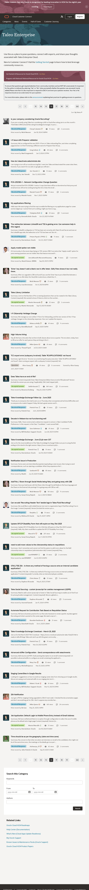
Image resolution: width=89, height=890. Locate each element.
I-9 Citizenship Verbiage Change (24, 313)
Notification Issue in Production (23, 460)
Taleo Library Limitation (20, 292)
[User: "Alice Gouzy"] (6, 358)
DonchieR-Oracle (27, 624)
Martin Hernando (34, 302)
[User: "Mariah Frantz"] (6, 184)
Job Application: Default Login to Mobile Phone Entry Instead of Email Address (42, 715)
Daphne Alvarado (27, 582)
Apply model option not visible (23, 248)
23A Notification (17, 694)
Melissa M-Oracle (27, 516)
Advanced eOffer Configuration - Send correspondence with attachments (40, 652)
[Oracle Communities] (62, 16)
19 (67, 106)
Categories (7, 21)
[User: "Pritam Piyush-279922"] (6, 226)
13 (35, 106)
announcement (38, 97)
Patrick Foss (34, 407)
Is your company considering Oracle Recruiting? (30, 119)
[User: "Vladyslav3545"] (6, 205)
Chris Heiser (34, 578)
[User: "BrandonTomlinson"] (6, 613)
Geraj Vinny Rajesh (28, 495)
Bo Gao (23, 708)
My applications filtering (21, 203)
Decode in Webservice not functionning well (28, 418)
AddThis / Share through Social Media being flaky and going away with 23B (41, 481)
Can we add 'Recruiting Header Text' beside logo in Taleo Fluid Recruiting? (41, 503)
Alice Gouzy (26, 365)
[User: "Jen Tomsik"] (6, 163)
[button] (78, 112)
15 (46, 106)
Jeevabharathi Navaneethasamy (40, 258)
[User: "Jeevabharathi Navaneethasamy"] (6, 250)
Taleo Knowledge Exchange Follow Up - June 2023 (31, 397)
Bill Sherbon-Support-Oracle (31, 432)
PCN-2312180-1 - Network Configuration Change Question (34, 182)
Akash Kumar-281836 (28, 261)
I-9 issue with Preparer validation (24, 140)
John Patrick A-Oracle (29, 750)
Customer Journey (51, 21)
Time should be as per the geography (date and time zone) (35, 736)
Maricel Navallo (33, 725)
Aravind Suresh (26, 603)
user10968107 (33, 555)
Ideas (16, 21)
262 (77, 106)
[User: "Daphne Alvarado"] (6, 592)
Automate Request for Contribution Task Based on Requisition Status (39, 610)
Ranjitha (33, 513)
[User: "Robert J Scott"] (6, 676)
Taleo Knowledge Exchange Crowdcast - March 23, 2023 (33, 631)
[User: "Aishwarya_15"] (6, 739)
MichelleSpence (27, 666)
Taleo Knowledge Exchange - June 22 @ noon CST (31, 439)
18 (61, 106)
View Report (48, 7)
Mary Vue (33, 662)
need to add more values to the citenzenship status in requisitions (38, 545)
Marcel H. (31, 534)
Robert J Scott (34, 683)
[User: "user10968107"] (6, 547)
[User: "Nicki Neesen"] (6, 271)
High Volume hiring (19, 334)
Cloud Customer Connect (22, 16)
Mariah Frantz (35, 192)
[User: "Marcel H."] (6, 526)
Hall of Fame (36, 21)
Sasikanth (33, 470)
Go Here (42, 74)
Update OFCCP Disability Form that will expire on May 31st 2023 (36, 524)
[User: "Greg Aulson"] (6, 142)
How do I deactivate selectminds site (25, 161)
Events (24, 21)
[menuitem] (69, 16)
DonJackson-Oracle (28, 240)
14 (41, 106)
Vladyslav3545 (35, 213)
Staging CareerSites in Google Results (26, 673)
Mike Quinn (34, 344)
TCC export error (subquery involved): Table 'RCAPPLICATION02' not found (41, 355)
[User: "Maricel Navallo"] (6, 718)
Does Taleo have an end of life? (23, 376)
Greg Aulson (34, 150)
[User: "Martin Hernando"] (6, 295)
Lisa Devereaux (26, 285)
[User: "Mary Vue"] (6, 655)
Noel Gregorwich (27, 153)
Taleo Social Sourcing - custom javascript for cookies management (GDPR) (41, 589)
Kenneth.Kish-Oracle (29, 216)
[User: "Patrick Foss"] (6, 400)
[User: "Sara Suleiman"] (6, 421)
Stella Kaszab (33, 386)
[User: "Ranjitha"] (6, 505)
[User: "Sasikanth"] (6, 463)
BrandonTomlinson (36, 620)
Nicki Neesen (26, 132)
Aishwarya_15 (35, 746)
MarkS (23, 474)
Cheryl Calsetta (35, 129)
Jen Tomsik (34, 171)
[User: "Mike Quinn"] (6, 337)
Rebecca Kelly (35, 323)
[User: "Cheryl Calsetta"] (6, 121)
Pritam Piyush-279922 (37, 237)
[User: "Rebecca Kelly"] (6, 316)
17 (56, 106)
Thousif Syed (26, 348)
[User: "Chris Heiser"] (6, 568)
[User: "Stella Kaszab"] (6, 379)
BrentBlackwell (26, 327)
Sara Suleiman (35, 428)
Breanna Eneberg (27, 390)
